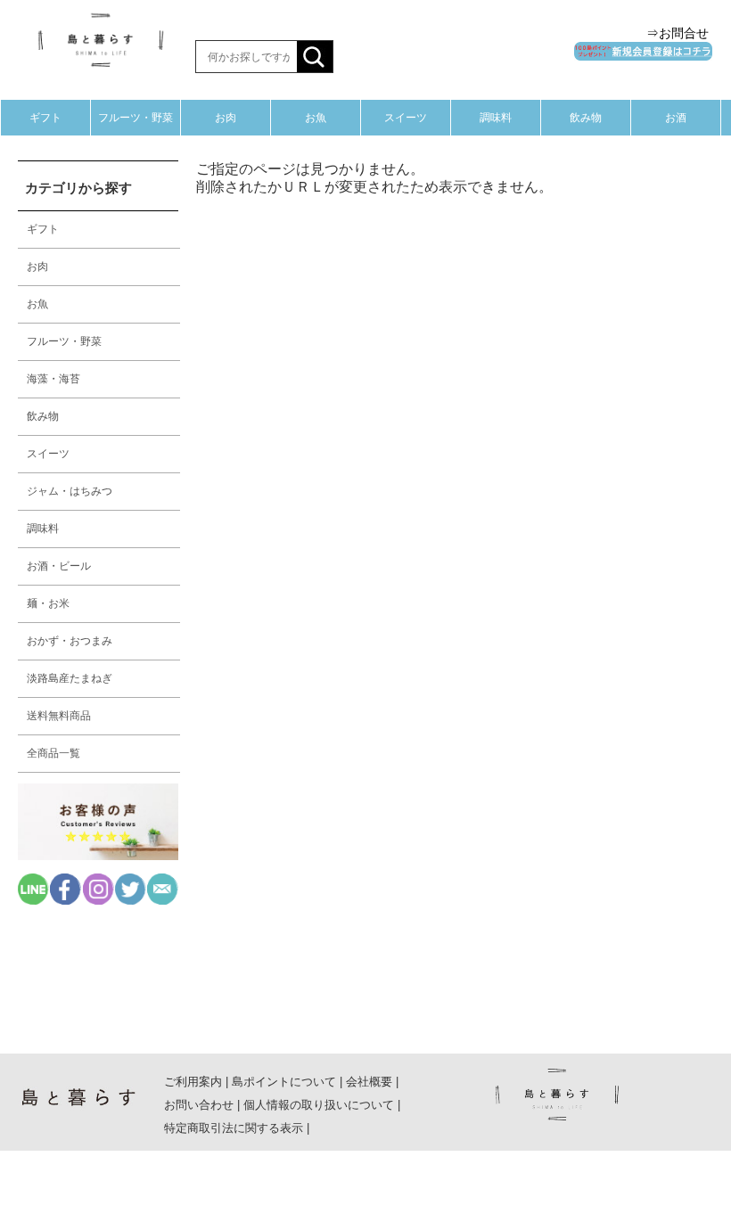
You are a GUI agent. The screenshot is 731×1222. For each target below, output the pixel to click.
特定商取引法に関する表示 (233, 1128)
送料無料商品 (59, 715)
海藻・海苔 (53, 379)
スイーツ (405, 117)
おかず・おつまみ (69, 641)
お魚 (315, 117)
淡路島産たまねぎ (69, 678)
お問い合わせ (199, 1104)
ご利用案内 (193, 1081)
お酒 (675, 117)
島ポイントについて (284, 1081)
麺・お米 (48, 603)
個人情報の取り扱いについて (318, 1104)
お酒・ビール (59, 566)
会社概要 (369, 1081)
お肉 (225, 117)
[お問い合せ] (162, 899)
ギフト (45, 117)
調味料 (496, 117)
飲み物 (586, 117)
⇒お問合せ (677, 33)
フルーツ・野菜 (135, 117)
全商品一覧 (53, 753)
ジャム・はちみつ (69, 491)
